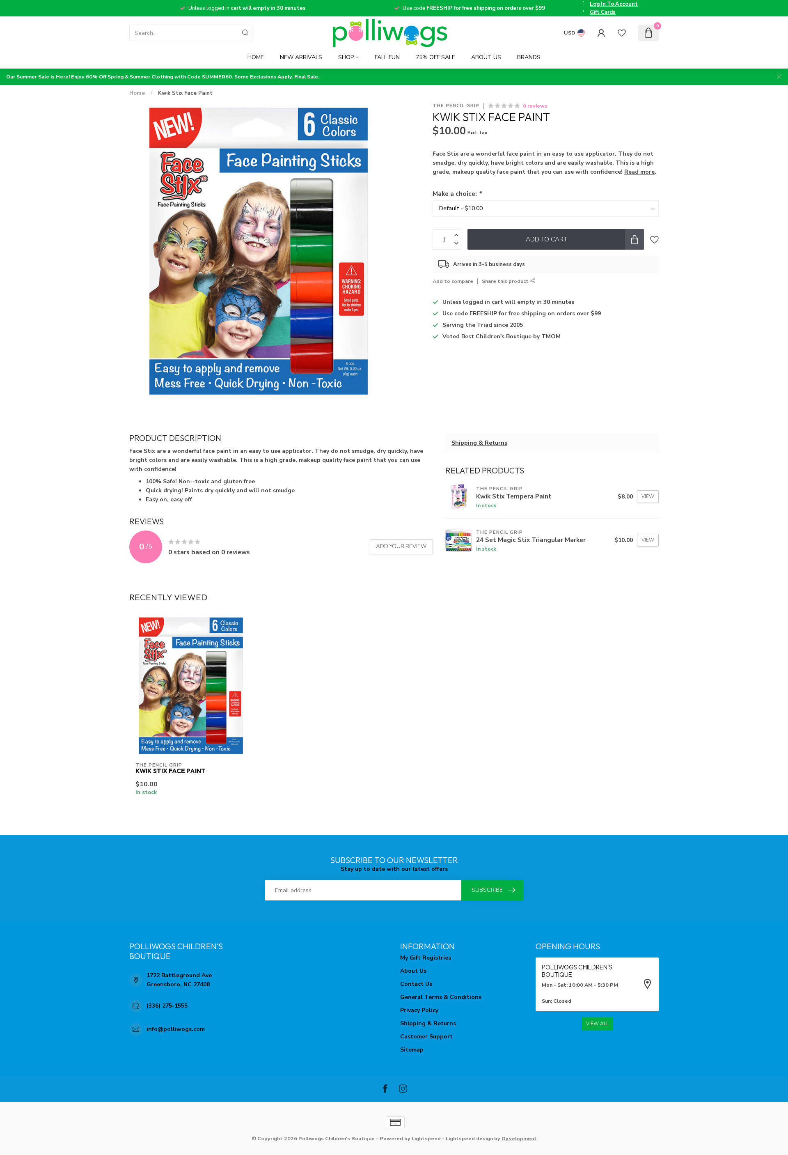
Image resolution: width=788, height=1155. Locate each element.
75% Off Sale (435, 57)
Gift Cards (603, 12)
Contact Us (416, 984)
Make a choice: (457, 193)
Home (255, 57)
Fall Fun (387, 57)
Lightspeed (426, 1138)
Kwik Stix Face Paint (185, 93)
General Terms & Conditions (440, 997)
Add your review (401, 546)
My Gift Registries (425, 958)
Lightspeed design (469, 1138)
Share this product (506, 281)
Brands (529, 57)
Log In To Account (614, 4)
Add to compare (453, 281)
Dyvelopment (519, 1138)
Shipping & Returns (479, 443)
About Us (486, 57)
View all (597, 1023)
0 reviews (535, 105)
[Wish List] (622, 33)
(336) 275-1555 (167, 1006)
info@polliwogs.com (176, 1029)
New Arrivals (301, 57)
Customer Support (426, 1036)
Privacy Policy (419, 1010)
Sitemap (412, 1050)
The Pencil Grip (456, 105)
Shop (346, 57)
